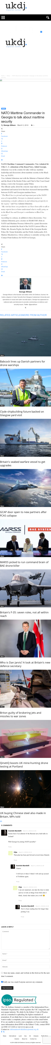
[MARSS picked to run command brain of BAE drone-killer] (25, 538)
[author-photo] (25, 283)
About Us (24, 1039)
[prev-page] (0, 821)
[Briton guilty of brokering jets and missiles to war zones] (25, 689)
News (8, 76)
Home (3, 76)
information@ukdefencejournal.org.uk (24, 1029)
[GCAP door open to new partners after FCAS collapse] (25, 488)
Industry (16, 1039)
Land (20, 1036)
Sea (25, 1036)
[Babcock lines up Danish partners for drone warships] (25, 337)
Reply (10, 847)
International (12, 1036)
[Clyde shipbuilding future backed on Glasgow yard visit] (25, 388)
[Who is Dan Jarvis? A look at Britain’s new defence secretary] (25, 639)
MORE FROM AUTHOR (34, 314)
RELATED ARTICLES (11, 314)
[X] (25, 308)
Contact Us (33, 1039)
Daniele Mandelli (14, 831)
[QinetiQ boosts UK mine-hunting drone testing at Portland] (25, 739)
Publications (44, 1036)
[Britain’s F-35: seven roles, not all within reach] (25, 588)
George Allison (10, 125)
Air (30, 1036)
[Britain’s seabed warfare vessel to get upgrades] (25, 438)
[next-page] (1, 821)
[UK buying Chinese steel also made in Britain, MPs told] (25, 789)
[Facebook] (2, 1031)
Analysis (36, 1036)
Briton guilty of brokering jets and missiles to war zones (20, 714)
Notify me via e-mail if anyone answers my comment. (23, 982)
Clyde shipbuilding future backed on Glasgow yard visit (22, 413)
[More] (25, 160)
